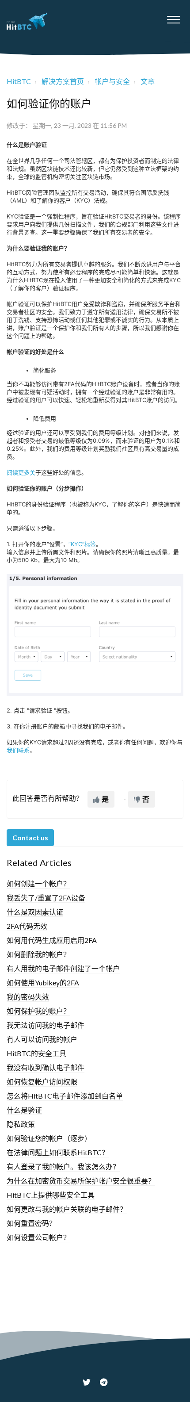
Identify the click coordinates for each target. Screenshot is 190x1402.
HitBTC (19, 81)
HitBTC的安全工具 (36, 1053)
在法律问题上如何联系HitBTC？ (58, 1152)
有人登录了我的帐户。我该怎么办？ (63, 1166)
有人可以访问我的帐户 (42, 1039)
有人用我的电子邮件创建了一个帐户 (63, 968)
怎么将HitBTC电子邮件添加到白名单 (65, 1096)
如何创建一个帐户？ (38, 883)
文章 (148, 81)
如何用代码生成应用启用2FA (52, 940)
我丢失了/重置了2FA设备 (46, 897)
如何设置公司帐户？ (38, 1237)
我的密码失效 (28, 996)
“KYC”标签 (82, 544)
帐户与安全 (112, 81)
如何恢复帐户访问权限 (42, 1081)
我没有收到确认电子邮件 (45, 1067)
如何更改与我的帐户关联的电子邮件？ (67, 1209)
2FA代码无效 (27, 926)
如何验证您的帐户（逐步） (49, 1138)
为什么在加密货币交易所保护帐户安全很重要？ (81, 1180)
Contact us (30, 837)
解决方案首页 (63, 81)
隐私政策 (21, 1124)
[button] (173, 17)
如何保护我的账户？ (38, 1011)
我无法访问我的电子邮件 (45, 1025)
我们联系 (18, 750)
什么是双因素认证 (35, 912)
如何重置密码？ (31, 1223)
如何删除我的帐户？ (38, 954)
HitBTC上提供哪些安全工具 (51, 1195)
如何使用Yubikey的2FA (43, 982)
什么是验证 (24, 1110)
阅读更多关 (21, 472)
